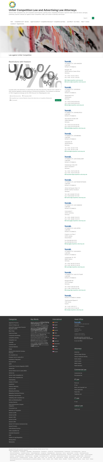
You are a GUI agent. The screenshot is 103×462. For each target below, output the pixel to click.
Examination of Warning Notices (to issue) (58, 454)
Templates (66, 457)
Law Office (69, 21)
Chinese (56, 349)
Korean (55, 346)
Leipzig (83, 458)
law (46, 337)
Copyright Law (43, 453)
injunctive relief (12, 388)
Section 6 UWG (12, 421)
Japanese (56, 341)
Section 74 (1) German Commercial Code (18, 424)
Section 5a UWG (12, 419)
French (55, 327)
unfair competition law (39, 343)
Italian (55, 333)
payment (33, 340)
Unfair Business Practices (14, 428)
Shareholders (41, 341)
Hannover (32, 337)
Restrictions (33, 341)
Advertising (44, 322)
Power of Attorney (59, 457)
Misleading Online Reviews (15, 395)
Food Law (76, 382)
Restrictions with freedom (20, 62)
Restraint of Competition (43, 340)
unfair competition (39, 343)
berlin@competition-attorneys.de (75, 105)
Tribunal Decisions (86, 457)
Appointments (20, 23)
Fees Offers (69, 454)
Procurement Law (13, 408)
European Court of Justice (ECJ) (16, 357)
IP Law (75, 385)
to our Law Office (78, 340)
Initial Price (43, 337)
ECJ (36, 333)
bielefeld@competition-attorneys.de (75, 128)
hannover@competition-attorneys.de (76, 82)
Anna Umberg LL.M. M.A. (44, 456)
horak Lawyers (77, 358)
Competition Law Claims (25, 453)
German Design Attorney (80, 354)
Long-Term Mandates (88, 454)
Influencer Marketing (13, 386)
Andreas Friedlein (80, 456)
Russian (56, 351)
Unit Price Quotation (45, 344)
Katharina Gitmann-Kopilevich (62, 456)
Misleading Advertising (14, 391)
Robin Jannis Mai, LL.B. (14, 457)
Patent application (78, 389)
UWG (10, 435)
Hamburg (74, 458)
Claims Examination (13, 454)
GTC (46, 457)
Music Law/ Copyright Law (80, 387)
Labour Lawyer (77, 361)
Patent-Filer (77, 391)
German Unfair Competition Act (16, 375)
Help (82, 21)
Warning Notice (12, 439)
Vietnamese (57, 343)
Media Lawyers (77, 363)
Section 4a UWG (12, 415)
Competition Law (19, 21)
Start (12, 21)
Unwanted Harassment (14, 433)
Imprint (39, 457)
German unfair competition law (16, 377)
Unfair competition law (14, 430)
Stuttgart (91, 458)
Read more (58, 100)
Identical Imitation (37, 337)
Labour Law (77, 409)
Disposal (77, 457)
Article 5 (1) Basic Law (14, 325)
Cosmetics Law (12, 344)
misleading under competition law (16, 397)
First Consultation (76, 454)
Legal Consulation (34, 21)
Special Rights (29, 451)
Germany (33, 336)
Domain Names (59, 453)
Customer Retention (23, 98)
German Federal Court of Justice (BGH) (18, 370)
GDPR (10, 364)
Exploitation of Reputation (15, 359)
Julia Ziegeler (36, 456)
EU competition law (13, 355)
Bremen (47, 325)
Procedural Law (67, 451)
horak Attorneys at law (16, 96)
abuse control (34, 322)
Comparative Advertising (14, 335)
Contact (87, 21)
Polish (55, 338)
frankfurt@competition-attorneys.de (75, 197)
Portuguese (56, 335)
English (55, 325)
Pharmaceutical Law (36, 451)
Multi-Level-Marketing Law (15, 453)
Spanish (56, 330)
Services (27, 21)
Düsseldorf (33, 333)
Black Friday (12, 331)
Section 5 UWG (12, 417)
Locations (13, 23)
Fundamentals (22, 451)
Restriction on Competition (40, 98)
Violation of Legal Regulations (15, 437)
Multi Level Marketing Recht (15, 400)
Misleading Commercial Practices (16, 393)
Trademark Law (78, 394)
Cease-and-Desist (13, 333)
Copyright (11, 342)
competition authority (14, 337)
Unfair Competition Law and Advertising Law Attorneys (42, 10)
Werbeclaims (49, 98)
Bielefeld (44, 325)
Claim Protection (21, 454)
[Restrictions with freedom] (35, 65)
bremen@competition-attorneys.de (75, 151)
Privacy (43, 457)
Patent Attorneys (78, 365)
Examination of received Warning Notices (42, 454)
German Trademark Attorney (80, 356)
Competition (42, 328)
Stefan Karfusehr (88, 456)
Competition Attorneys (46, 21)
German (56, 322)
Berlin (41, 325)
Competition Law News (59, 21)
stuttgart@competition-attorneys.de (75, 290)
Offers (45, 338)
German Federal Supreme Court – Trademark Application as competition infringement (25, 458)
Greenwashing (12, 379)
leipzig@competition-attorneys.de (75, 244)
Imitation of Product (13, 382)
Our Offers (76, 453)
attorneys (37, 325)
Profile (35, 457)
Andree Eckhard (53, 456)
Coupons (32, 331)
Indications (12, 456)
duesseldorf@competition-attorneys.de (76, 174)
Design (10, 349)
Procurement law (78, 375)
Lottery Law (84, 451)
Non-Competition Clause (76, 451)
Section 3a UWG (12, 412)
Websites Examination (30, 454)
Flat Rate (82, 454)
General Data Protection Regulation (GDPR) (19, 366)
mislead (42, 338)
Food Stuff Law (12, 361)
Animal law (76, 352)
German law (11, 373)
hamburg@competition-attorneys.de (75, 220)
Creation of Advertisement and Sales (40, 331)
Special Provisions (13, 426)
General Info (30, 98)
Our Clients (76, 21)
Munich (87, 458)
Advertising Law (37, 324)
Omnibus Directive (13, 402)
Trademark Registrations (35, 453)
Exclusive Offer (44, 333)
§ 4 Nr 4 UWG (36, 346)
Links (81, 457)
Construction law (78, 373)
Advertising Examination (84, 453)
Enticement (39, 333)
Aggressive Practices (13, 322)
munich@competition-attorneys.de (75, 267)
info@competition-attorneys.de (74, 80)
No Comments (14, 100)
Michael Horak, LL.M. (29, 456)
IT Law (75, 401)
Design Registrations (51, 453)
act (39, 322)
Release (37, 340)
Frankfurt (38, 334)
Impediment (11, 384)
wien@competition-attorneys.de (74, 310)
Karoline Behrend (72, 456)
